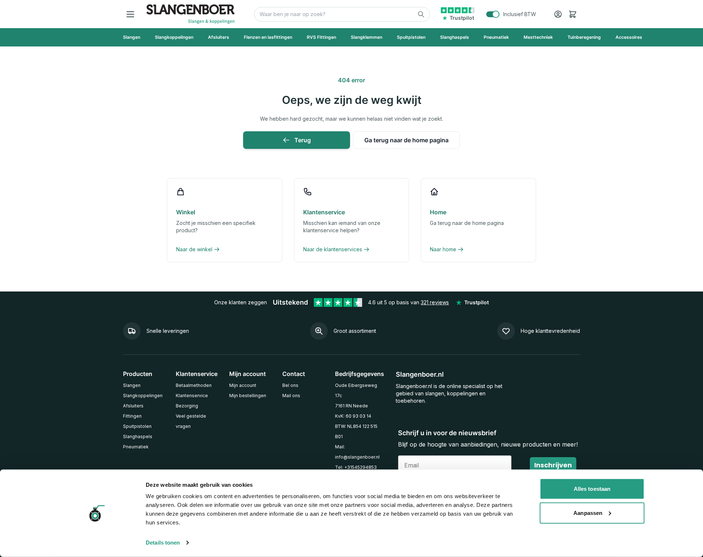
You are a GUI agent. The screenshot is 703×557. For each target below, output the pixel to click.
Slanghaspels (137, 436)
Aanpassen (587, 512)
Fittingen (132, 416)
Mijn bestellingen (247, 395)
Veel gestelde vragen (191, 421)
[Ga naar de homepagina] (190, 14)
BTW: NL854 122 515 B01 (356, 431)
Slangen (132, 385)
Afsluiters (133, 406)
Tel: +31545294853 (356, 467)
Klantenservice (192, 395)
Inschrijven (553, 465)
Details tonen (163, 542)
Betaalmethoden (194, 385)
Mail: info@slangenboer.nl (357, 452)
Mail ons (291, 395)
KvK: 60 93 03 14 (353, 416)
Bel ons (290, 385)
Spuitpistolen (137, 426)
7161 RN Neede (351, 406)
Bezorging (187, 406)
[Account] (558, 14)
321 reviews (435, 302)
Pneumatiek (136, 446)
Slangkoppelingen (143, 395)
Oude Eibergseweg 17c (356, 390)
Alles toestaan (592, 489)
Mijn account (242, 385)
